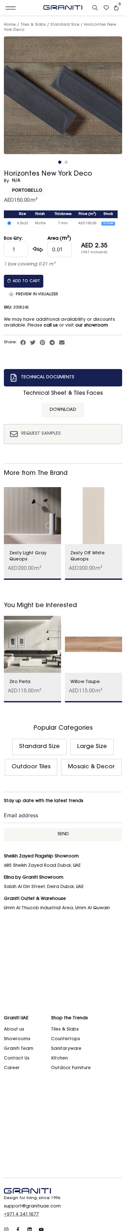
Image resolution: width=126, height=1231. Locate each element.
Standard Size (64, 25)
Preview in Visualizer (36, 294)
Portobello (27, 190)
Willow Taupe (85, 682)
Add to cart (26, 281)
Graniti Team (18, 1049)
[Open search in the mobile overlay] (95, 8)
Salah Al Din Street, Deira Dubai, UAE (44, 887)
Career (12, 1068)
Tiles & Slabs (33, 25)
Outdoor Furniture (71, 1068)
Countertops (65, 1039)
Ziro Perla (19, 682)
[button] (11, 8)
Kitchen (59, 1058)
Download (63, 410)
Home (10, 25)
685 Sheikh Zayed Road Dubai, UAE (42, 866)
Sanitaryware (66, 1049)
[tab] (63, 377)
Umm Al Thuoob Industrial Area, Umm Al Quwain (57, 908)
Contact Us (16, 1058)
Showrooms (17, 1039)
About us (14, 1029)
